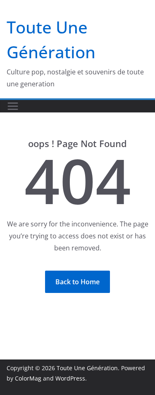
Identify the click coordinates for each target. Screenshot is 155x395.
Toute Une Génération (87, 368)
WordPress (70, 378)
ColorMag (28, 378)
